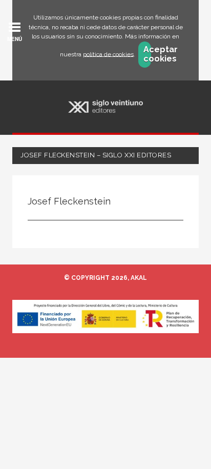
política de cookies (108, 53)
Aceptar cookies (147, 54)
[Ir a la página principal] (105, 106)
